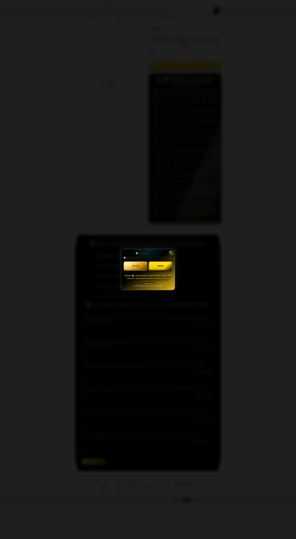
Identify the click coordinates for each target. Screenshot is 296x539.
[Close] (171, 253)
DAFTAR (135, 266)
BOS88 (159, 286)
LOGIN (160, 266)
